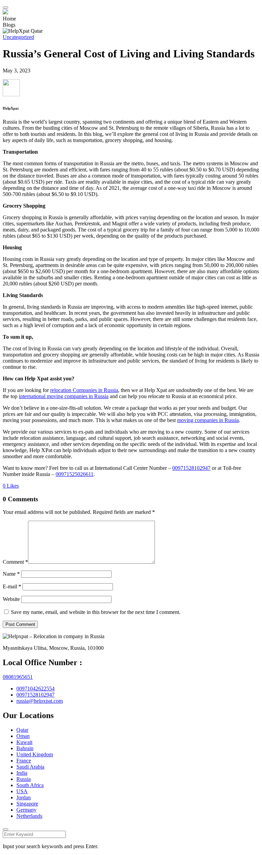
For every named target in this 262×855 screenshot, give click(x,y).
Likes (11, 486)
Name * (11, 574)
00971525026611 (74, 474)
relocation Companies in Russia (84, 390)
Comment (15, 562)
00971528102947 (191, 468)
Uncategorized (18, 37)
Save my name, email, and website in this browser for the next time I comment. (95, 612)
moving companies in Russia (208, 420)
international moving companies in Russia (63, 396)
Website (11, 599)
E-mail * (12, 586)
